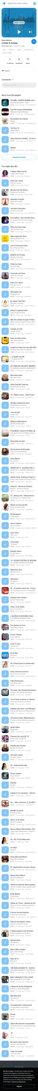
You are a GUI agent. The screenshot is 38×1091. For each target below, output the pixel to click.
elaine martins (7, 52)
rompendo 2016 (28, 50)
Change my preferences (19, 1081)
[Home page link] (4, 3)
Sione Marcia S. (7, 46)
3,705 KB (11, 50)
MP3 (4, 50)
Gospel (19, 50)
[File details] (19, 102)
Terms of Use (19, 1067)
